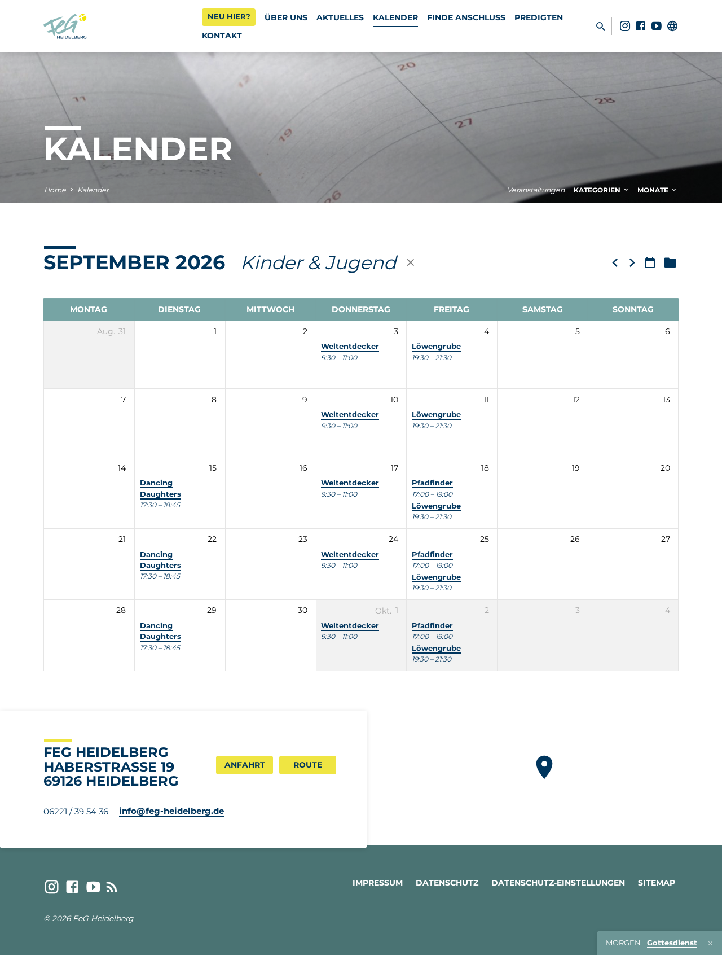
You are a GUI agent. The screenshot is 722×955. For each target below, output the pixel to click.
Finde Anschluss (466, 17)
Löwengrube (436, 346)
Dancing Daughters (160, 631)
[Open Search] (601, 26)
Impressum (378, 882)
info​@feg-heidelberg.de (171, 810)
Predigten (538, 17)
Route (307, 765)
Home (55, 190)
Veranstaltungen (536, 190)
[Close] (710, 943)
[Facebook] (641, 26)
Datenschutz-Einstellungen (558, 882)
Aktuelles (340, 17)
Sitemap (656, 882)
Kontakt (222, 35)
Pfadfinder (432, 483)
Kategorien (598, 190)
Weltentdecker (350, 346)
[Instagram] (625, 26)
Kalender (395, 17)
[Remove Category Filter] (410, 262)
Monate (653, 190)
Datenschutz (447, 882)
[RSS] (112, 887)
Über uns (286, 17)
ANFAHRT (244, 765)
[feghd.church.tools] (672, 26)
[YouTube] (656, 26)
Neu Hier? (229, 16)
